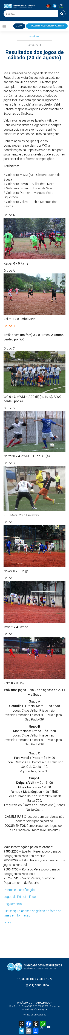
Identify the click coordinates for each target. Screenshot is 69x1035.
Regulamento (13, 904)
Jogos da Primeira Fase (20, 897)
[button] (4, 26)
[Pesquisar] (61, 13)
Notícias (34, 36)
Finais (7, 922)
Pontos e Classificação (19, 890)
